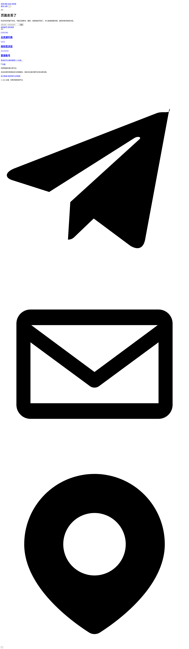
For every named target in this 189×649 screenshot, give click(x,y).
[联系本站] (94, 645)
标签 (9, 4)
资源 (2, 4)
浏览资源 (10, 27)
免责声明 (10, 76)
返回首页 (4, 27)
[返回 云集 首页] (3, 64)
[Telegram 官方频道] (94, 269)
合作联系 (17, 76)
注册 (5, 6)
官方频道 (4, 76)
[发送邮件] (94, 457)
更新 (5, 4)
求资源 (13, 4)
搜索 (21, 24)
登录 (2, 6)
